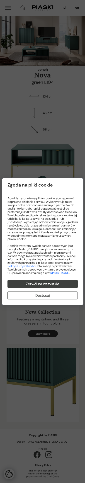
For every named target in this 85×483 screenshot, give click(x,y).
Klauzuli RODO (59, 273)
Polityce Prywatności (21, 266)
